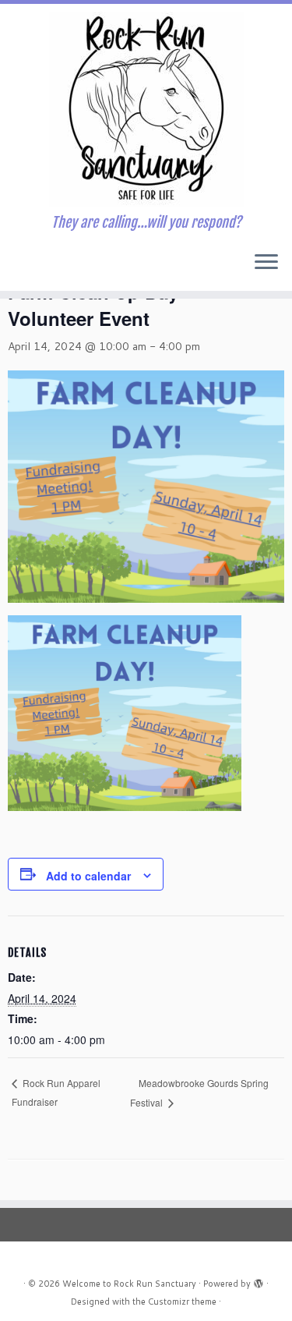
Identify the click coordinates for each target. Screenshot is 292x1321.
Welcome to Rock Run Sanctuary (129, 1283)
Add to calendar (88, 876)
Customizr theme (182, 1301)
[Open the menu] (266, 262)
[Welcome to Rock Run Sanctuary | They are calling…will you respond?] (146, 109)
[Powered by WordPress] (258, 1280)
